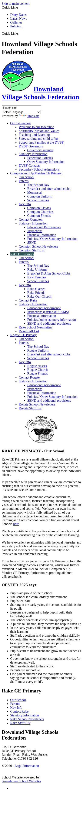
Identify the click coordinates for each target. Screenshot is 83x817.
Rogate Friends (37, 373)
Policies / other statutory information (51, 319)
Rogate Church (37, 369)
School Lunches (38, 200)
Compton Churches (40, 212)
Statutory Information (33, 154)
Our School (26, 177)
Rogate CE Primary (23, 335)
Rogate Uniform (38, 350)
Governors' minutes (40, 150)
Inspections (34, 231)
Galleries (16, 22)
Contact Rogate (29, 377)
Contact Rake (28, 300)
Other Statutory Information (45, 161)
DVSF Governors (31, 146)
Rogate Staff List (30, 408)
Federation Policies (40, 158)
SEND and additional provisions (49, 323)
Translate (33, 116)
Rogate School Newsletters (37, 404)
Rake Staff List (29, 331)
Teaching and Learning (34, 135)
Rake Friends (36, 292)
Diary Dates (18, 14)
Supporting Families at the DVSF (41, 142)
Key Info (25, 204)
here (16, 524)
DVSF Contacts (29, 165)
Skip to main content (15, 3)
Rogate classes (37, 366)
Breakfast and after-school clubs (48, 188)
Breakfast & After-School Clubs (48, 273)
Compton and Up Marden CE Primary (36, 173)
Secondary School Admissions (39, 169)
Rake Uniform (37, 269)
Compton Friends (39, 215)
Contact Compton (31, 219)
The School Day (38, 185)
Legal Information (27, 766)
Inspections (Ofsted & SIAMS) (48, 312)
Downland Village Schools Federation (40, 93)
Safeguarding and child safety (39, 138)
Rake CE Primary (22, 254)
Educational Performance (44, 227)
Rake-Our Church (39, 296)
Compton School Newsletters (38, 246)
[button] (20, 33)
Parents (24, 181)
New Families (36, 277)
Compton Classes (39, 208)
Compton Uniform (39, 196)
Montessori (34, 192)
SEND (31, 242)
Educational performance (44, 308)
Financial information (41, 316)
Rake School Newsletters (36, 327)
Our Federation (20, 123)
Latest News (18, 18)
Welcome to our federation (36, 127)
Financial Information (41, 235)
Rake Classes (36, 289)
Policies (16, 26)
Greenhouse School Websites (21, 781)
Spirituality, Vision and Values (39, 131)
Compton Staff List (31, 250)
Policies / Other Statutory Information (52, 239)
